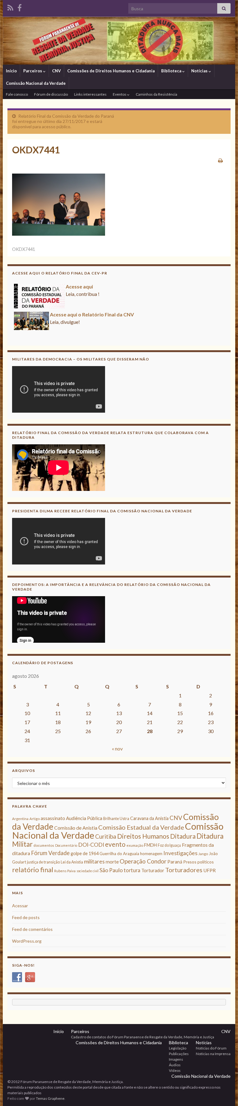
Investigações (180, 853)
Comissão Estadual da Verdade (141, 827)
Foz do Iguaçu (169, 845)
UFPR (209, 870)
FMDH (150, 845)
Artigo (34, 819)
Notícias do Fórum (211, 1048)
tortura (132, 870)
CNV (56, 70)
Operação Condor (143, 861)
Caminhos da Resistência (156, 94)
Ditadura (183, 836)
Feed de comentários (32, 929)
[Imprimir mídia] (220, 160)
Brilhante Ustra (116, 818)
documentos (43, 845)
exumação (134, 845)
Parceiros (33, 70)
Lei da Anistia (72, 862)
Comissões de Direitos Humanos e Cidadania (111, 70)
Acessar (20, 905)
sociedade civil (88, 871)
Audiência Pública (84, 818)
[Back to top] (224, 1092)
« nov (117, 748)
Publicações (179, 1053)
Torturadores (183, 869)
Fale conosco (17, 94)
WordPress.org (27, 941)
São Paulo (111, 870)
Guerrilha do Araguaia (119, 853)
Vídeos (175, 1070)
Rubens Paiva (65, 871)
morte (112, 861)
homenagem (151, 853)
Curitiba (105, 836)
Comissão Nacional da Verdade (36, 83)
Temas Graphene (50, 1098)
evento (115, 844)
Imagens (176, 1059)
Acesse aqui (79, 286)
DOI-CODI (91, 844)
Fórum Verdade (50, 853)
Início (11, 70)
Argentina (20, 819)
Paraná (174, 861)
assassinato (53, 818)
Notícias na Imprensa (213, 1053)
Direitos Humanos (143, 836)
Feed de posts (26, 917)
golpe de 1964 (85, 853)
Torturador (152, 870)
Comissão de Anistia (75, 828)
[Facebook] (19, 6)
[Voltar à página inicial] (119, 41)
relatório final (32, 870)
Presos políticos (198, 861)
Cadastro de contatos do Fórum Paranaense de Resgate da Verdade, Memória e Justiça (142, 1037)
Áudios (175, 1065)
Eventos (120, 94)
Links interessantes (90, 94)
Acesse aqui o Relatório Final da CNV (92, 314)
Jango (203, 854)
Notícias (200, 70)
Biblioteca (171, 70)
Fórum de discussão (51, 94)
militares (94, 861)
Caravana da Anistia (149, 818)
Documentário (66, 845)
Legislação (177, 1048)
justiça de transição (43, 862)
